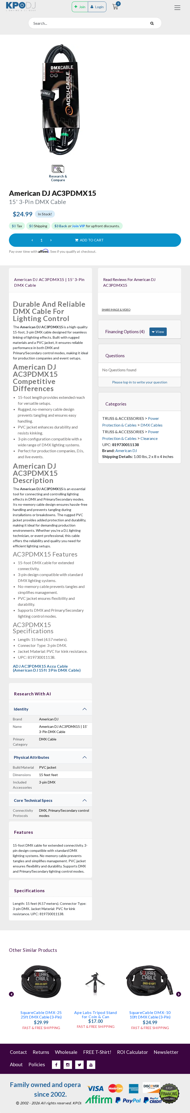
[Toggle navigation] (177, 7)
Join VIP (78, 226)
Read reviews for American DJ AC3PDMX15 (129, 282)
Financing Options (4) (125, 331)
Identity (21, 709)
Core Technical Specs (33, 800)
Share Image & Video (116, 309)
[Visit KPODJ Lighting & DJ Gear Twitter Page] (79, 1065)
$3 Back (60, 226)
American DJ (126, 450)
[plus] (51, 240)
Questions (115, 355)
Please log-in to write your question (139, 382)
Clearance (149, 438)
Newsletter (166, 1052)
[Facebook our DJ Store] (56, 1065)
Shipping (38, 226)
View (159, 331)
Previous (11, 994)
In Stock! (45, 214)
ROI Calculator (132, 1052)
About (16, 1064)
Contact (18, 1052)
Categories (115, 403)
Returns (41, 1052)
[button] (58, 173)
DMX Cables (152, 425)
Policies (36, 1064)
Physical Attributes (31, 757)
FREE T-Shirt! (97, 1052)
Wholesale (66, 1052)
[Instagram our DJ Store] (68, 1065)
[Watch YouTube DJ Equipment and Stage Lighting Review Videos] (91, 1065)
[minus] (32, 240)
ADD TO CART (91, 240)
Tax (17, 226)
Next (178, 994)
